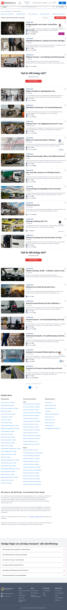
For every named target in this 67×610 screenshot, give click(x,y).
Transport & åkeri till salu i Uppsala (31, 415)
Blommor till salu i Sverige (7, 434)
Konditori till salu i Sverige (7, 445)
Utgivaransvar (57, 600)
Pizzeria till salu (48, 402)
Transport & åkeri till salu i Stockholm (31, 404)
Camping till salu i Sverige (7, 416)
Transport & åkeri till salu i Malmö (30, 409)
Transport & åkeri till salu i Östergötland (32, 470)
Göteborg (37, 516)
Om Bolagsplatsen (46, 590)
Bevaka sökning (60, 17)
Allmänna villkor (58, 590)
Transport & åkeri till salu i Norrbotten (31, 467)
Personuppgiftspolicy (59, 593)
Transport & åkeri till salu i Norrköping (31, 435)
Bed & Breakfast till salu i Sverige (8, 465)
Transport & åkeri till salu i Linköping (31, 429)
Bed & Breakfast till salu (50, 408)
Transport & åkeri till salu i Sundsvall (31, 438)
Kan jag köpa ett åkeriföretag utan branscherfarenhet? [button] (15, 570)
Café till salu (48, 411)
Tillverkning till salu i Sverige (7, 474)
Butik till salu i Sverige (6, 411)
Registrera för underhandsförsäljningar (35, 596)
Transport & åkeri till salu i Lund (30, 441)
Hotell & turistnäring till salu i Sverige (9, 408)
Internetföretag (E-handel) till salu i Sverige (10, 448)
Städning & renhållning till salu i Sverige (10, 460)
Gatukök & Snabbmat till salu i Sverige (9, 425)
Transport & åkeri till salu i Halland (31, 464)
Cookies (56, 595)
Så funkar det (21, 597)
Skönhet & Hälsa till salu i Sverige (8, 462)
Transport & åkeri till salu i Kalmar (30, 424)
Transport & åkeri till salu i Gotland (31, 472)
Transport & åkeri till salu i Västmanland (32, 481)
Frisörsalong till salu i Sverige (7, 431)
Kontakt (44, 595)
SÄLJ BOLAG (19, 3)
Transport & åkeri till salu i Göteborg (31, 406)
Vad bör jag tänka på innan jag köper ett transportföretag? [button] (16, 549)
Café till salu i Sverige (6, 419)
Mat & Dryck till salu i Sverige (8, 402)
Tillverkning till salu (49, 425)
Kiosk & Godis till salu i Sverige (8, 414)
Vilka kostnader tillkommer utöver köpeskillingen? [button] (14, 575)
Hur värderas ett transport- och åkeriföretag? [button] (13, 559)
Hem (2, 11)
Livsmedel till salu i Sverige (7, 480)
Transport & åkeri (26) (45, 14)
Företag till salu (8, 11)
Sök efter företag (34, 590)
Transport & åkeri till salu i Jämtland (31, 458)
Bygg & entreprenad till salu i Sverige (9, 477)
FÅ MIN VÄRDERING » (33, 81)
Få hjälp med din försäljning (24, 590)
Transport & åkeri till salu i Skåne (30, 449)
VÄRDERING (45, 2)
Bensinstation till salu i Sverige (8, 437)
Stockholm (32, 516)
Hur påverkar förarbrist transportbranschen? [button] (12, 565)
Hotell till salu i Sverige (6, 483)
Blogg (44, 593)
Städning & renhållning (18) (58, 14)
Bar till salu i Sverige (5, 457)
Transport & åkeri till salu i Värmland (31, 455)
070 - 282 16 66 (7, 596)
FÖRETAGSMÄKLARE (36, 2)
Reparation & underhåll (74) (7, 14)
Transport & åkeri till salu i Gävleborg (31, 478)
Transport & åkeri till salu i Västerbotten (32, 484)
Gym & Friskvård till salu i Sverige (8, 451)
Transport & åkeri (17, 11)
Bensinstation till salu (50, 419)
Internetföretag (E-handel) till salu (52, 428)
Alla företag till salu (34, 593)
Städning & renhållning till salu (52, 414)
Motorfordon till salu (50, 422)
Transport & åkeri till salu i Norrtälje (31, 444)
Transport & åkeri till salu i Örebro (31, 418)
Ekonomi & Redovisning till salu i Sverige (10, 468)
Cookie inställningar (59, 597)
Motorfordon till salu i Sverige (8, 471)
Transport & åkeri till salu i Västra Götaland (33, 452)
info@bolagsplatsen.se (8, 593)
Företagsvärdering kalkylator (22, 601)
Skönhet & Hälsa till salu (50, 405)
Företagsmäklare (22, 595)
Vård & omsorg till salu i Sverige (8, 439)
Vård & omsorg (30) (32, 14)
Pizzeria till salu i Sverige (6, 422)
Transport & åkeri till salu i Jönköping (31, 421)
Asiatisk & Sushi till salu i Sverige (8, 454)
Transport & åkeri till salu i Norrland (31, 475)
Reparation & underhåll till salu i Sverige (10, 428)
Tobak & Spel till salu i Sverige (8, 442)
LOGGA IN (54, 3)
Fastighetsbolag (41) (20, 14)
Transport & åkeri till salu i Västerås (31, 427)
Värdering (20, 593)
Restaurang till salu (49, 416)
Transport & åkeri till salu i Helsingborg (32, 412)
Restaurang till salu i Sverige (7, 405)
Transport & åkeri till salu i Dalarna (31, 461)
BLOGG (50, 2)
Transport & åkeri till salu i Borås (30, 432)
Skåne (41, 516)
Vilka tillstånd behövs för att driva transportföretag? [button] (14, 554)
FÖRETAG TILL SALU (27, 3)
